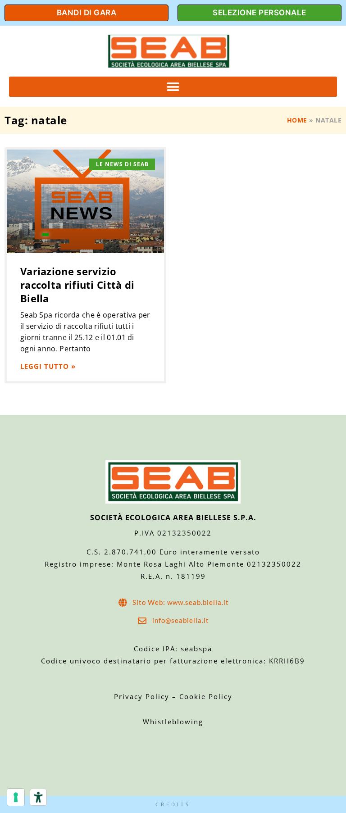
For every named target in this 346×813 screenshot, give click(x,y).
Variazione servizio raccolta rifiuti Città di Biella (77, 284)
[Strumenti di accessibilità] (38, 797)
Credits (173, 804)
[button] (173, 87)
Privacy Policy (143, 696)
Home (297, 120)
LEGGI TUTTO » (48, 366)
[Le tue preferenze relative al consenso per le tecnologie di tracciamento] (15, 797)
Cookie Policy (205, 696)
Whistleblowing (173, 721)
